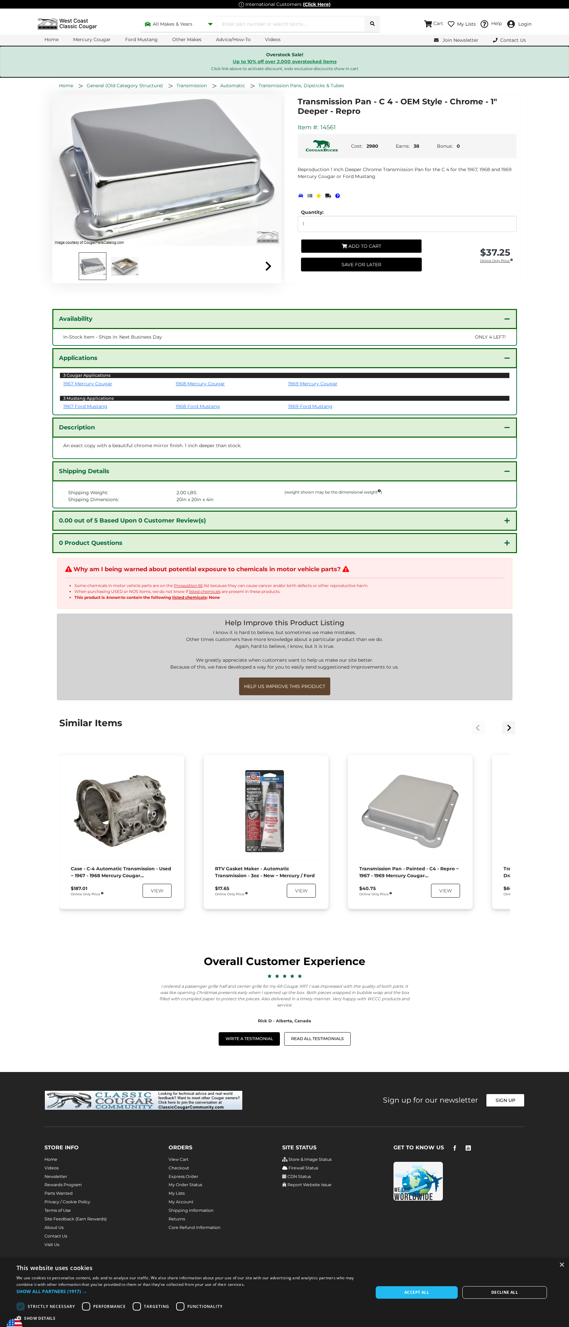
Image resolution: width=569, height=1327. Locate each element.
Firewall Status (302, 1167)
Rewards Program (63, 1184)
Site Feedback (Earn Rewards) (75, 1218)
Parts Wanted (58, 1193)
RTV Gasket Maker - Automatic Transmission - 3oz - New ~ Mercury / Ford (265, 872)
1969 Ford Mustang (310, 406)
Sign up (505, 1100)
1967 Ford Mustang (85, 406)
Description (77, 427)
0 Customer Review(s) (132, 520)
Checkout (179, 1167)
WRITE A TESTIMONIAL (249, 1038)
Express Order (183, 1176)
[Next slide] (267, 266)
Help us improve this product (284, 686)
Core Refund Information (195, 1227)
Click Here (317, 4)
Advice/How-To (233, 39)
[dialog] (284, 1292)
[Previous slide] (478, 727)
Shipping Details (84, 471)
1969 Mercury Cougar (313, 384)
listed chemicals (205, 591)
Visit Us (51, 1244)
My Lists (177, 1193)
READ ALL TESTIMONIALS (317, 1038)
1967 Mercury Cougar (87, 384)
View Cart (178, 1159)
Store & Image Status (309, 1159)
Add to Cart (364, 246)
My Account (181, 1201)
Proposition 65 (188, 585)
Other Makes (187, 39)
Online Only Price (495, 261)
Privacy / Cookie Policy (67, 1201)
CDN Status (298, 1176)
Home (51, 39)
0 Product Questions (90, 543)
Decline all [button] (504, 1292)
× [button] (561, 1265)
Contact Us (55, 1236)
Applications (78, 358)
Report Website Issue (309, 1184)
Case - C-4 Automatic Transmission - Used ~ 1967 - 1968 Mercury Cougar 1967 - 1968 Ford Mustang (121, 872)
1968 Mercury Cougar (200, 384)
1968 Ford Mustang (198, 406)
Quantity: (312, 212)
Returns (177, 1218)
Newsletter (55, 1176)
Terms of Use (57, 1210)
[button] (189, 1291)
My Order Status (185, 1184)
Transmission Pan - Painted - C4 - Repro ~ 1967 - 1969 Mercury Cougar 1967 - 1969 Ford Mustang (409, 872)
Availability (76, 318)
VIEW (157, 891)
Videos (273, 39)
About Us (54, 1227)
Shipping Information (191, 1210)
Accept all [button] (416, 1292)
